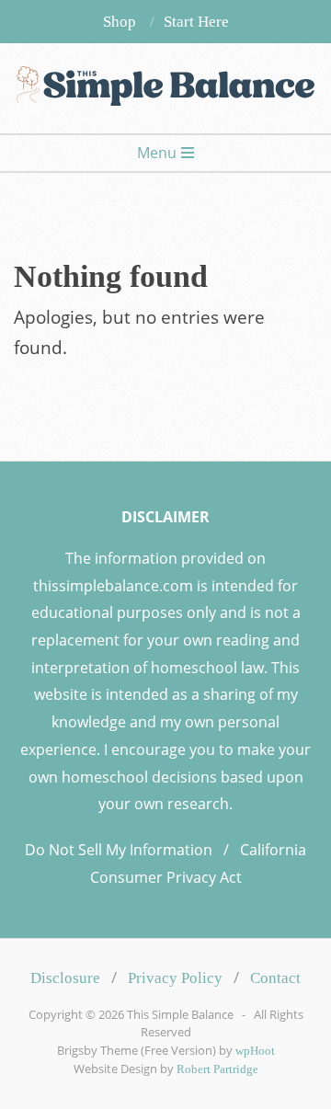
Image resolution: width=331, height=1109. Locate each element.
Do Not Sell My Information (118, 850)
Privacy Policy (175, 978)
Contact (275, 978)
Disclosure (65, 978)
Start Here (196, 21)
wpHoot (255, 1051)
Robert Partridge (217, 1069)
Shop (119, 21)
